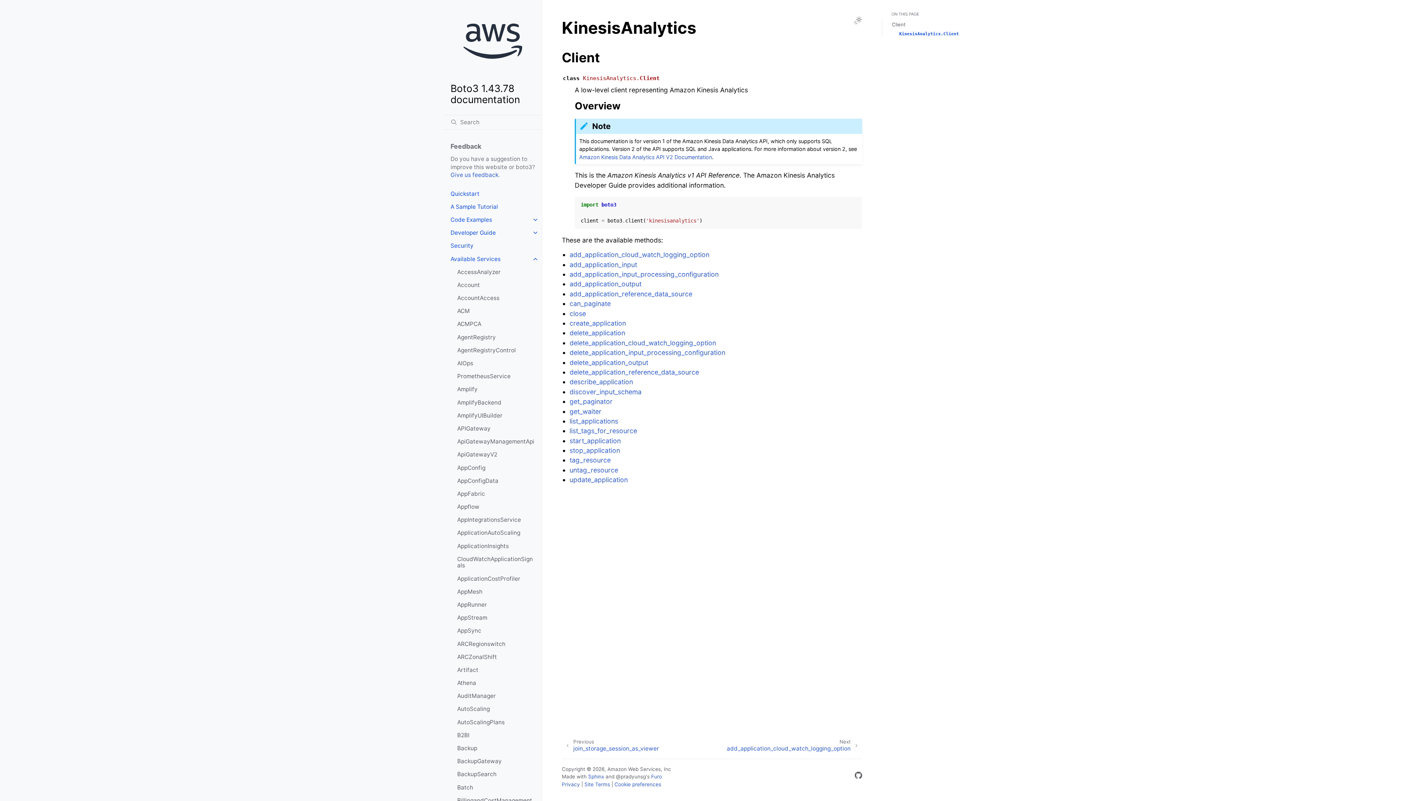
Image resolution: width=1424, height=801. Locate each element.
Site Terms (597, 784)
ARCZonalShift (477, 656)
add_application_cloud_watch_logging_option (639, 254)
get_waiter (585, 411)
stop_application (595, 450)
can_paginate (590, 303)
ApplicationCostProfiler (488, 578)
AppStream (472, 617)
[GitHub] (858, 777)
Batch (465, 787)
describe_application (601, 382)
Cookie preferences (637, 784)
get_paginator (591, 401)
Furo (656, 776)
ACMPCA (469, 323)
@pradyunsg (631, 776)
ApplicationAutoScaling (488, 532)
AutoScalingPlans (481, 722)
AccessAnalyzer (479, 272)
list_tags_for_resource (603, 431)
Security (462, 245)
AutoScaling (473, 708)
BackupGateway (479, 761)
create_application (598, 323)
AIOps (465, 363)
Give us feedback (474, 174)
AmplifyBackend (479, 402)
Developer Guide (473, 232)
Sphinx (596, 776)
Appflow (468, 506)
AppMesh (469, 591)
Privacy (571, 784)
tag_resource (590, 460)
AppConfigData (477, 480)
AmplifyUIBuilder (479, 415)
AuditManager (476, 695)
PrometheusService (484, 376)
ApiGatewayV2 (477, 454)
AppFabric (471, 493)
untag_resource (594, 470)
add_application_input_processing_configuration (644, 274)
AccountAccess (478, 297)
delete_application (597, 333)
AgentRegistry (476, 337)
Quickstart (465, 193)
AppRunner (472, 604)
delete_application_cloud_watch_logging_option (643, 343)
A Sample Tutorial (474, 206)
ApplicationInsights (483, 546)
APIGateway (474, 428)
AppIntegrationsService (489, 519)
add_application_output (606, 284)
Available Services (476, 259)
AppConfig (471, 467)
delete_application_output (609, 362)
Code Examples (471, 219)
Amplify (467, 389)
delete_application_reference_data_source (634, 372)
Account (468, 285)
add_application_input (603, 264)
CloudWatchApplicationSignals (495, 562)
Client (899, 24)
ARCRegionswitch (481, 643)
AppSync (469, 630)
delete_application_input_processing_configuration (647, 352)
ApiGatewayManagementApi (495, 441)
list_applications (594, 421)
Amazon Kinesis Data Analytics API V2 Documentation (645, 157)
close (578, 313)
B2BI (463, 735)
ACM (463, 310)
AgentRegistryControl (486, 350)
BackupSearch (477, 774)
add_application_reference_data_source (631, 294)
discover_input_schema (606, 392)
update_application (599, 480)
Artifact (467, 669)
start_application (595, 441)
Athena (466, 682)
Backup (467, 748)
